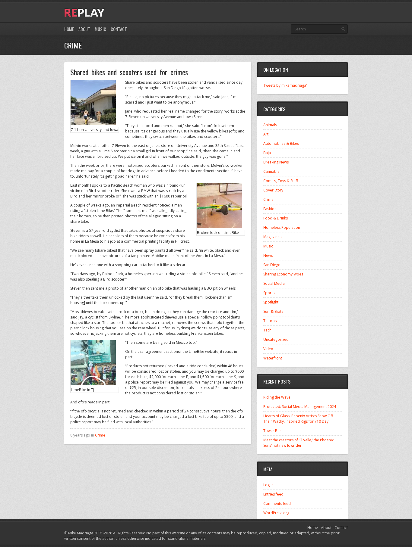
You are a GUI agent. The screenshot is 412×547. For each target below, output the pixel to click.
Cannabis (271, 171)
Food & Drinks (275, 218)
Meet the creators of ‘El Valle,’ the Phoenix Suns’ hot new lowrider (298, 442)
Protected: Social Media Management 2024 (299, 406)
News (268, 255)
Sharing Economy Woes (283, 274)
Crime (100, 435)
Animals (270, 124)
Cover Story (273, 190)
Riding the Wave (276, 397)
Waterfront (272, 358)
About (84, 29)
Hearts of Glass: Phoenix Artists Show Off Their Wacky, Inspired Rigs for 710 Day (298, 418)
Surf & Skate (273, 311)
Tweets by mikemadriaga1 (285, 85)
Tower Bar (272, 430)
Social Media (274, 283)
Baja (267, 152)
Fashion (270, 208)
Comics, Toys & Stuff (280, 180)
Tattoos (270, 320)
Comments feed (277, 503)
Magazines (272, 236)
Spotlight (270, 302)
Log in (268, 484)
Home (69, 29)
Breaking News (276, 162)
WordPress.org (276, 512)
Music (100, 29)
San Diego (271, 264)
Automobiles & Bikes (281, 143)
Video (268, 348)
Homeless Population (281, 227)
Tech (267, 330)
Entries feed (273, 494)
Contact (119, 29)
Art (265, 134)
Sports (268, 292)
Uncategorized (276, 339)
